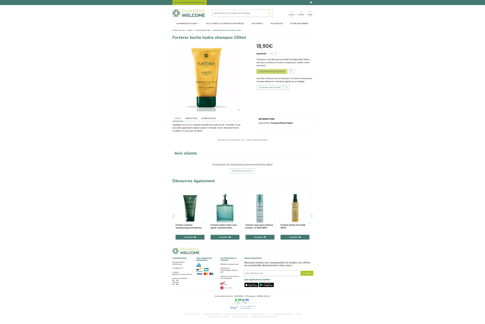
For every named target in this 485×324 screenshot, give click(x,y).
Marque (190, 30)
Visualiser (189, 237)
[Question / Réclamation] (286, 87)
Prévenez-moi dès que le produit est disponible (279, 59)
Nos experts (257, 23)
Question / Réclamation (212, 314)
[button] (173, 216)
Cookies (298, 314)
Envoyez (307, 273)
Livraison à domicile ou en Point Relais (229, 277)
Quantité (261, 53)
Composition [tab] (208, 118)
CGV (269, 314)
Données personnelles (283, 314)
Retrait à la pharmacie (229, 264)
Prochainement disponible (272, 71)
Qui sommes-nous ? (192, 314)
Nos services (277, 23)
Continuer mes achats (270, 87)
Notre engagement (299, 23)
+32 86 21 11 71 (177, 268)
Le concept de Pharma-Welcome (189, 2)
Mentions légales (258, 314)
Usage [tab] (177, 118)
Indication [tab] (191, 118)
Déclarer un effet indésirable (236, 314)
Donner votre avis (241, 170)
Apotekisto (264, 317)
